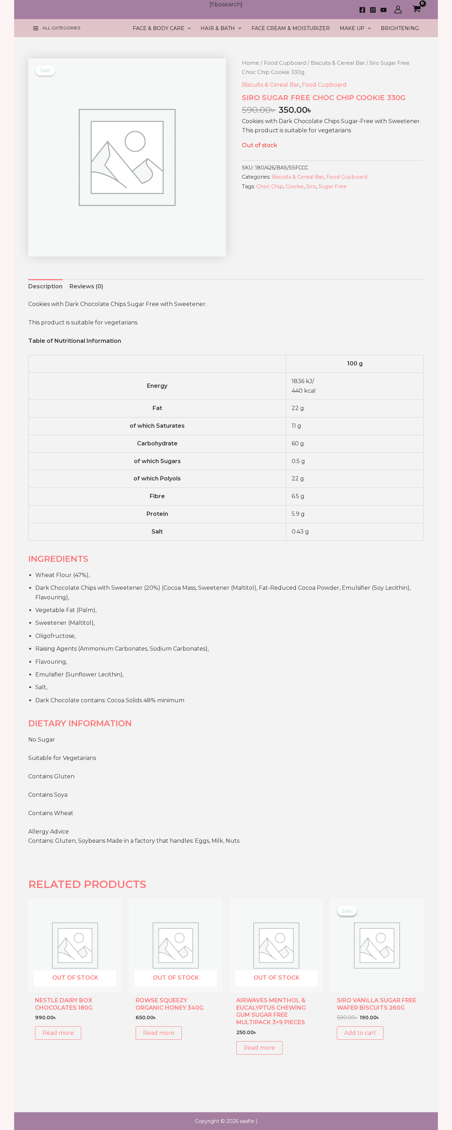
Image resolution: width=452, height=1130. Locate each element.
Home (250, 63)
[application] (187, 28)
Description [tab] (45, 286)
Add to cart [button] (360, 1033)
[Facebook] (362, 10)
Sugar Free (332, 186)
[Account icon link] (398, 9)
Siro (311, 186)
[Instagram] (373, 10)
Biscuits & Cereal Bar (338, 63)
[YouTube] (383, 10)
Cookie (295, 186)
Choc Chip (269, 186)
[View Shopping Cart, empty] (416, 9)
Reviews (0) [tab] (86, 286)
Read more (58, 1033)
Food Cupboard (285, 63)
